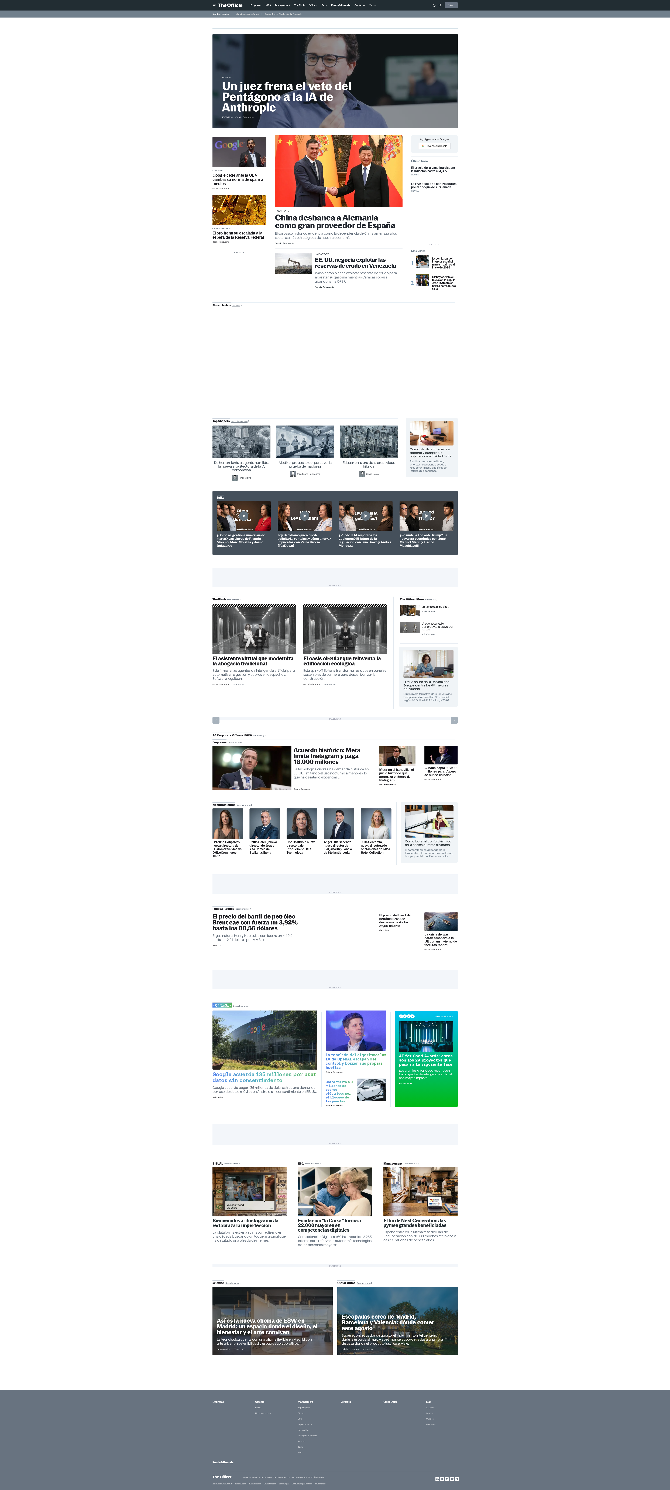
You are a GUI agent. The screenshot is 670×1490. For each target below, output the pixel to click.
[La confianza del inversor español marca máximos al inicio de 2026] (422, 261)
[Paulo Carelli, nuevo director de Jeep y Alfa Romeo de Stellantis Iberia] (264, 823)
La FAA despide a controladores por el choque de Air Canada (433, 185)
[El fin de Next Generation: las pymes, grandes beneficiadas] (420, 1191)
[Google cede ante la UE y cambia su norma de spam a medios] (239, 152)
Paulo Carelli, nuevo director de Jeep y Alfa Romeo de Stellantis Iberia (263, 847)
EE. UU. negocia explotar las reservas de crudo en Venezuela (355, 262)
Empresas (218, 1401)
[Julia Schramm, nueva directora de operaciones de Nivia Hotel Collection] (376, 823)
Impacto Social (305, 1424)
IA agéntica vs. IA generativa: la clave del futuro (437, 626)
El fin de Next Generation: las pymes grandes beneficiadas (414, 1223)
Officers (259, 1401)
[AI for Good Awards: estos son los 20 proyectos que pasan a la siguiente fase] (426, 1036)
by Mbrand (320, 1483)
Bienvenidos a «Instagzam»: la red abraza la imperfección (245, 1223)
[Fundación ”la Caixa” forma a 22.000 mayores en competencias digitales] (335, 1191)
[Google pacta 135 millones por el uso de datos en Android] (265, 1040)
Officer (451, 5)
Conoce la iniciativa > (444, 1016)
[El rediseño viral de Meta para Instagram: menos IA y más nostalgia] (249, 1191)
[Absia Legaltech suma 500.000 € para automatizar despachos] (254, 630)
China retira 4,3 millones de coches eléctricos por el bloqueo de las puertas (339, 1091)
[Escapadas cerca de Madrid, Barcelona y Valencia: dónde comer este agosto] (397, 1321)
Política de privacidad (302, 1483)
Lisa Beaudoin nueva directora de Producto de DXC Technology (301, 847)
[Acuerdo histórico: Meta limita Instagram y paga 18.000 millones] (251, 768)
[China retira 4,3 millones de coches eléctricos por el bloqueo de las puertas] (372, 1090)
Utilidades (430, 1424)
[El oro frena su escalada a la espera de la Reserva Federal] (239, 210)
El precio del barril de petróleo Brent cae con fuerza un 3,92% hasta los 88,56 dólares (255, 922)
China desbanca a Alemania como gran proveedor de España (335, 221)
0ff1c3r (227, 77)
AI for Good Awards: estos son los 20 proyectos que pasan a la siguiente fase (426, 1060)
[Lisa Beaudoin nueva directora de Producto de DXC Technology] (302, 823)
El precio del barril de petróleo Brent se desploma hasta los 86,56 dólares (395, 921)
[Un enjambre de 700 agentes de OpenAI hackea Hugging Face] (356, 1031)
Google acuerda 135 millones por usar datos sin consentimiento (264, 1077)
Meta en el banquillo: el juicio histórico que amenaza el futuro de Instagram (396, 775)
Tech (300, 1447)
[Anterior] (215, 720)
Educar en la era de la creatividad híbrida (369, 464)
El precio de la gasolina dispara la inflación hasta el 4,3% (433, 169)
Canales (430, 1419)
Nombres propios (220, 14)
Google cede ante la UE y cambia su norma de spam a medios (237, 179)
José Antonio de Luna (335, 376)
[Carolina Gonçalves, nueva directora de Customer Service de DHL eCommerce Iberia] (227, 823)
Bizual (301, 1413)
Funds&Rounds (222, 228)
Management (305, 1401)
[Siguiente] (454, 720)
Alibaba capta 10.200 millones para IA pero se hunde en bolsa (440, 771)
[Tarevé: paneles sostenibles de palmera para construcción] (345, 630)
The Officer (222, 1477)
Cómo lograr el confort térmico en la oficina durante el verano (428, 843)
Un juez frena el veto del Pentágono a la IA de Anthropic (286, 96)
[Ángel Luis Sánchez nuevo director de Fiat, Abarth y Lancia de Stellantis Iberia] (339, 823)
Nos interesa (255, 1483)
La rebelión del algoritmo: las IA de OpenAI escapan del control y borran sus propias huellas (356, 1061)
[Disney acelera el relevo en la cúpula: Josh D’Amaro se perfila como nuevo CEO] (422, 280)
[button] (214, 5)
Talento (301, 1441)
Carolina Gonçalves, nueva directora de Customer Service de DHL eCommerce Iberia (227, 849)
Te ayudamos (270, 1483)
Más (428, 1401)
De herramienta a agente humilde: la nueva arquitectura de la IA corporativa (241, 466)
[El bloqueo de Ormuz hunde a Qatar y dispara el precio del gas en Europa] (441, 921)
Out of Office (390, 1401)
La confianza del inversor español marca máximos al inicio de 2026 (443, 263)
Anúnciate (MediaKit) (222, 1483)
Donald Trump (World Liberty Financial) (283, 14)
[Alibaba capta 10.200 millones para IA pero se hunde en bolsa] (441, 755)
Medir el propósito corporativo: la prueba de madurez (305, 464)
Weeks (429, 1413)
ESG (300, 1419)
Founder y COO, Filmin (336, 387)
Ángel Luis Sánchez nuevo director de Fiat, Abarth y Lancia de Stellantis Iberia (338, 847)
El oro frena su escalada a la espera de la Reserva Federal (238, 235)
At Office (430, 1407)
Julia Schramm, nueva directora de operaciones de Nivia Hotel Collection (375, 847)
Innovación (303, 1430)
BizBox (258, 1407)
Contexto (283, 211)
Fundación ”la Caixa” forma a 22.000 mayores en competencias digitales (329, 1225)
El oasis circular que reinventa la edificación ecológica (342, 661)
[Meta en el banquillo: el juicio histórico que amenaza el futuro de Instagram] (397, 756)
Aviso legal (284, 1483)
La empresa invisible (435, 606)
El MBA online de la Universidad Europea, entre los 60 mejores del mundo (426, 685)
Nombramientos (263, 1413)
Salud (300, 1452)
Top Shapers (304, 1407)
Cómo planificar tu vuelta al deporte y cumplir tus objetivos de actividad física (430, 453)
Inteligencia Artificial (307, 1435)
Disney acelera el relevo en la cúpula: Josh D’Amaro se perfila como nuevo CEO (444, 282)
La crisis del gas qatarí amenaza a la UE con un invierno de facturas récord (440, 940)
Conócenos (240, 1483)
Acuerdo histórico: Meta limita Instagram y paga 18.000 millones (327, 756)
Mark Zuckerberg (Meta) (247, 14)
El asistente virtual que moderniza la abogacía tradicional (253, 661)
